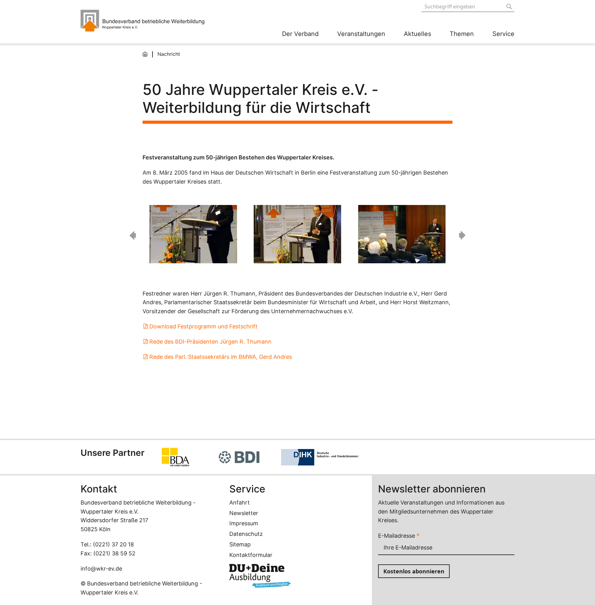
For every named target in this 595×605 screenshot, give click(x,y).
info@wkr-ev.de (101, 568)
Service (503, 34)
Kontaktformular (250, 555)
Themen (462, 34)
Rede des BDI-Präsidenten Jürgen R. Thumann (210, 341)
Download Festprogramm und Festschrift (203, 326)
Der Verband (300, 34)
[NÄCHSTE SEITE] (462, 235)
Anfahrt (239, 502)
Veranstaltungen (361, 34)
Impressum (243, 523)
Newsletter (243, 513)
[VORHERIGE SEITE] (132, 235)
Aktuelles (417, 34)
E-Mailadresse (399, 535)
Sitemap (240, 544)
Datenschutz (246, 534)
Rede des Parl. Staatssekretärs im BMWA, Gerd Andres (220, 357)
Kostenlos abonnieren (413, 571)
